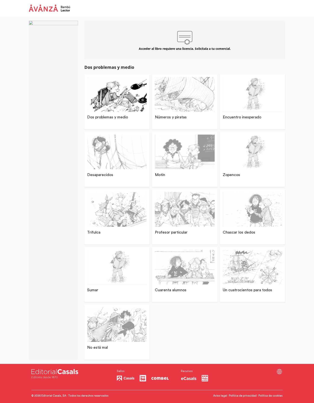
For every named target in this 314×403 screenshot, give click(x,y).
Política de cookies (270, 395)
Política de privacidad (243, 395)
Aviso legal (220, 395)
